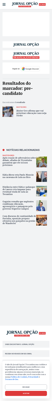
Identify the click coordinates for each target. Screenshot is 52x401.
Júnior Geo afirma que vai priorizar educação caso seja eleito (31, 113)
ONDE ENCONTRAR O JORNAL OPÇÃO (19, 344)
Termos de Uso (11, 379)
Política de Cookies (19, 377)
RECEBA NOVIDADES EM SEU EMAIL (18, 354)
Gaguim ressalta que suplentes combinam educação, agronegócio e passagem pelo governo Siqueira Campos (18, 205)
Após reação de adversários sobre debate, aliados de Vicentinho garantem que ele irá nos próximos (19, 161)
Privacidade (33, 377)
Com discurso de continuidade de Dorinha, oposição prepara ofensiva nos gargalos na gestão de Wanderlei (19, 220)
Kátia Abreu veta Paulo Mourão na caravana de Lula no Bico (18, 176)
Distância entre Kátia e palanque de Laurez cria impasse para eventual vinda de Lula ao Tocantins (19, 190)
